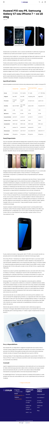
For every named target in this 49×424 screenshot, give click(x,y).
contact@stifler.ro (19, 395)
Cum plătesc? (40, 397)
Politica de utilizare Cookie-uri (28, 407)
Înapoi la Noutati (25, 383)
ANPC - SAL (29, 412)
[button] (39, 2)
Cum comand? (41, 394)
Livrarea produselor (40, 401)
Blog (38, 410)
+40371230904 (18, 399)
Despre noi (28, 397)
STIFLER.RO (21, 420)
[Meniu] (3, 2)
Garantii (28, 394)
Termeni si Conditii (28, 401)
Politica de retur (39, 406)
